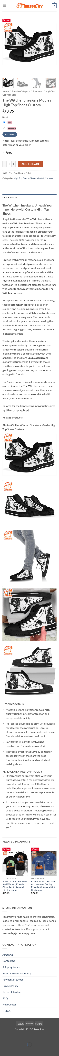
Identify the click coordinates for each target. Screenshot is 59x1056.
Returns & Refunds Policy (16, 973)
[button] (4, 6)
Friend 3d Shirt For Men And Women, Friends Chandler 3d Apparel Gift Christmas (14, 885)
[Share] (22, 1036)
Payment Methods (12, 979)
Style (5, 116)
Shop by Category (21, 91)
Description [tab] (9, 197)
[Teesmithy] (29, 6)
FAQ (5, 998)
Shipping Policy (11, 967)
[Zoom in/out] (3, 1036)
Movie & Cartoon (45, 178)
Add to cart (30, 163)
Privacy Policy (10, 985)
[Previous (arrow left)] (3, 1050)
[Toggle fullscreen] (13, 1036)
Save (8, 20)
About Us (7, 954)
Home (5, 91)
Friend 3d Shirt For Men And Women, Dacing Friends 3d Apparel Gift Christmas (43, 885)
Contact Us (8, 960)
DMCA (6, 1010)
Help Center (9, 1004)
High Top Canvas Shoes (25, 178)
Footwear (38, 91)
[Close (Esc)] (31, 1036)
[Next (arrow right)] (13, 1050)
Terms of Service (11, 991)
